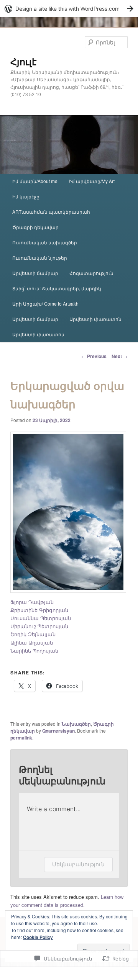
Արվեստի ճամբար (35, 273)
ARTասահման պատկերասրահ (51, 211)
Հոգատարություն (91, 273)
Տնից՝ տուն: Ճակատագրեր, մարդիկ (56, 288)
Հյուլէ (23, 61)
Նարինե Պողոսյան (34, 650)
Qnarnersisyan (58, 730)
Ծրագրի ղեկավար (35, 227)
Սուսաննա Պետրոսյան (40, 618)
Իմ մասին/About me (35, 181)
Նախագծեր (76, 723)
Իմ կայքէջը (25, 196)
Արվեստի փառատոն (95, 319)
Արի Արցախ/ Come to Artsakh (45, 303)
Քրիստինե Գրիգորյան (39, 610)
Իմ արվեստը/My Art (92, 181)
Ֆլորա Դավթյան (32, 601)
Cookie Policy (38, 937)
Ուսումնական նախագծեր (44, 242)
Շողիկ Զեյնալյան (33, 634)
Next (120, 356)
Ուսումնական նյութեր (39, 257)
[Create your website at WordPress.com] (69, 8)
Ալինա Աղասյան (31, 642)
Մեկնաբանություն (78, 864)
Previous (94, 356)
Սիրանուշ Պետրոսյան (39, 626)
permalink (21, 737)
